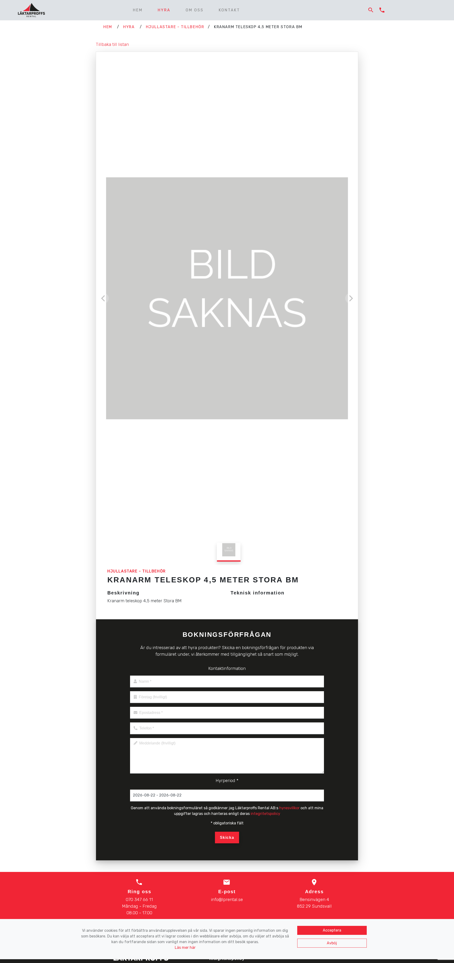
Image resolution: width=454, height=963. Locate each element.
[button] (371, 10)
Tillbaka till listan (112, 44)
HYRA (164, 10)
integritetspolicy (265, 813)
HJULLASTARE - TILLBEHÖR (175, 27)
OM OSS (195, 10)
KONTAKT (229, 10)
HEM (138, 10)
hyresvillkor (289, 808)
